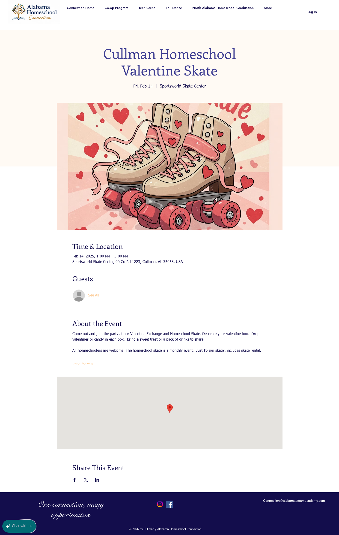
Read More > (83, 364)
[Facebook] (169, 504)
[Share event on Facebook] (74, 480)
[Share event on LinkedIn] (97, 480)
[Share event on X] (86, 480)
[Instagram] (160, 504)
